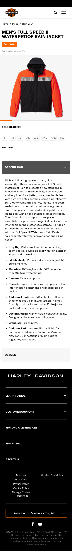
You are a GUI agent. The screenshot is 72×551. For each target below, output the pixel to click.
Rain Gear (27, 23)
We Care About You (52, 474)
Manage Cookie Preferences (21, 494)
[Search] (55, 12)
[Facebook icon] (32, 524)
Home (5, 23)
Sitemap (21, 474)
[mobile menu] (62, 13)
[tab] (6, 120)
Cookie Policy (21, 488)
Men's (15, 23)
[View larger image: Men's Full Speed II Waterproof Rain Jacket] (36, 87)
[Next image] (64, 88)
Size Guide (7, 148)
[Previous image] (7, 88)
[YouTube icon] (40, 524)
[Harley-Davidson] (36, 375)
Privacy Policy (21, 483)
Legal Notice (21, 479)
